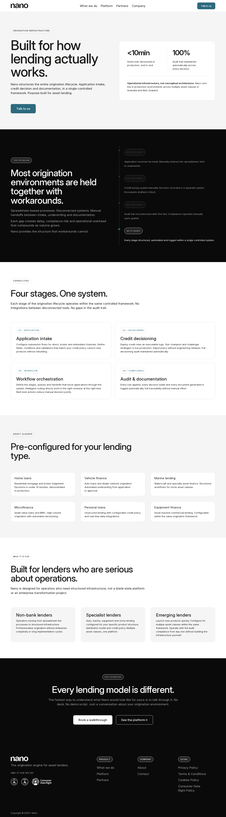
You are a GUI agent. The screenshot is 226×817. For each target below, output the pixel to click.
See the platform (133, 720)
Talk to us (206, 5)
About (142, 767)
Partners (122, 6)
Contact (143, 774)
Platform (107, 6)
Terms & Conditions (192, 774)
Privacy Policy (188, 767)
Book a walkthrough (92, 720)
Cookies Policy (188, 780)
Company (138, 6)
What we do (88, 6)
